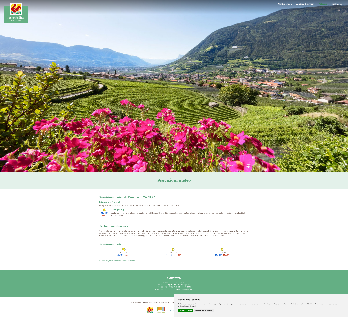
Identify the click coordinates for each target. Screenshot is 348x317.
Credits (167, 303)
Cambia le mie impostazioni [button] (203, 310)
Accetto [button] (182, 310)
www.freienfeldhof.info (164, 289)
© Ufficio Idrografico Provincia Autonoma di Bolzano (117, 261)
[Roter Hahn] (150, 310)
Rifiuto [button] (190, 310)
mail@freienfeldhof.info (183, 289)
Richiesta (337, 4)
